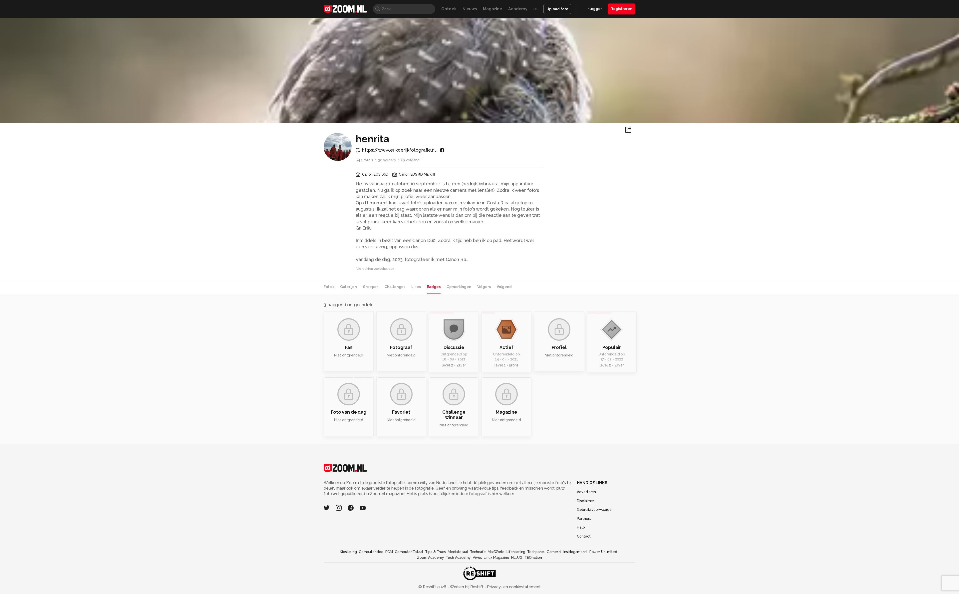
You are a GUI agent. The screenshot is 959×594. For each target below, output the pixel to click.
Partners (584, 519)
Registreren (621, 9)
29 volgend (410, 160)
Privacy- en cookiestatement (513, 587)
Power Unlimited (603, 552)
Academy (517, 8)
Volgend (504, 287)
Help (581, 527)
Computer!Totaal (409, 552)
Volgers (484, 287)
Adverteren (586, 492)
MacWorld (496, 552)
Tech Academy (458, 558)
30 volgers (387, 160)
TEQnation (533, 558)
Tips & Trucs (435, 552)
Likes (416, 287)
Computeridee (371, 552)
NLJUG (516, 558)
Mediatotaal (458, 552)
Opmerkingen (459, 287)
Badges (434, 287)
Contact (583, 536)
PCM (389, 552)
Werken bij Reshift (466, 587)
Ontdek (448, 8)
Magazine (492, 8)
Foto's (329, 287)
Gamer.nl (554, 552)
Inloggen (594, 9)
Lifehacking (515, 552)
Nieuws (470, 8)
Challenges (395, 287)
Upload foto (557, 9)
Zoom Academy (430, 558)
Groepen (371, 287)
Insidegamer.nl (575, 552)
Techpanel (536, 552)
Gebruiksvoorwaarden (595, 510)
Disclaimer (585, 501)
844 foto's (364, 160)
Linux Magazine (496, 558)
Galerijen (348, 287)
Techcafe (478, 552)
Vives (477, 558)
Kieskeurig (348, 552)
